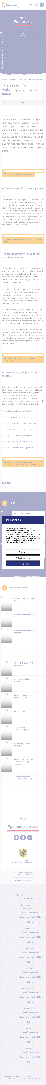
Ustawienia (23, 552)
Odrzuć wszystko (23, 558)
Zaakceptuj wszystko (23, 564)
